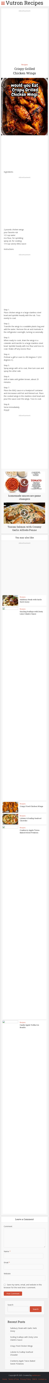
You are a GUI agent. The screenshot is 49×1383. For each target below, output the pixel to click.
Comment (8, 1226)
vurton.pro (36, 1375)
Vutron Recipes (24, 3)
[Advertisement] (24, 36)
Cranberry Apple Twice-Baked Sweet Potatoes (30, 831)
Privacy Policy (25, 1379)
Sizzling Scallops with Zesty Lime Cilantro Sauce (31, 612)
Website (7, 1273)
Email (7, 1262)
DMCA (34, 1379)
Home (4, 1379)
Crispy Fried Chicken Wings (31, 806)
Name (7, 1251)
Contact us (42, 1379)
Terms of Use (13, 1379)
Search (10, 1305)
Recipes (24, 64)
